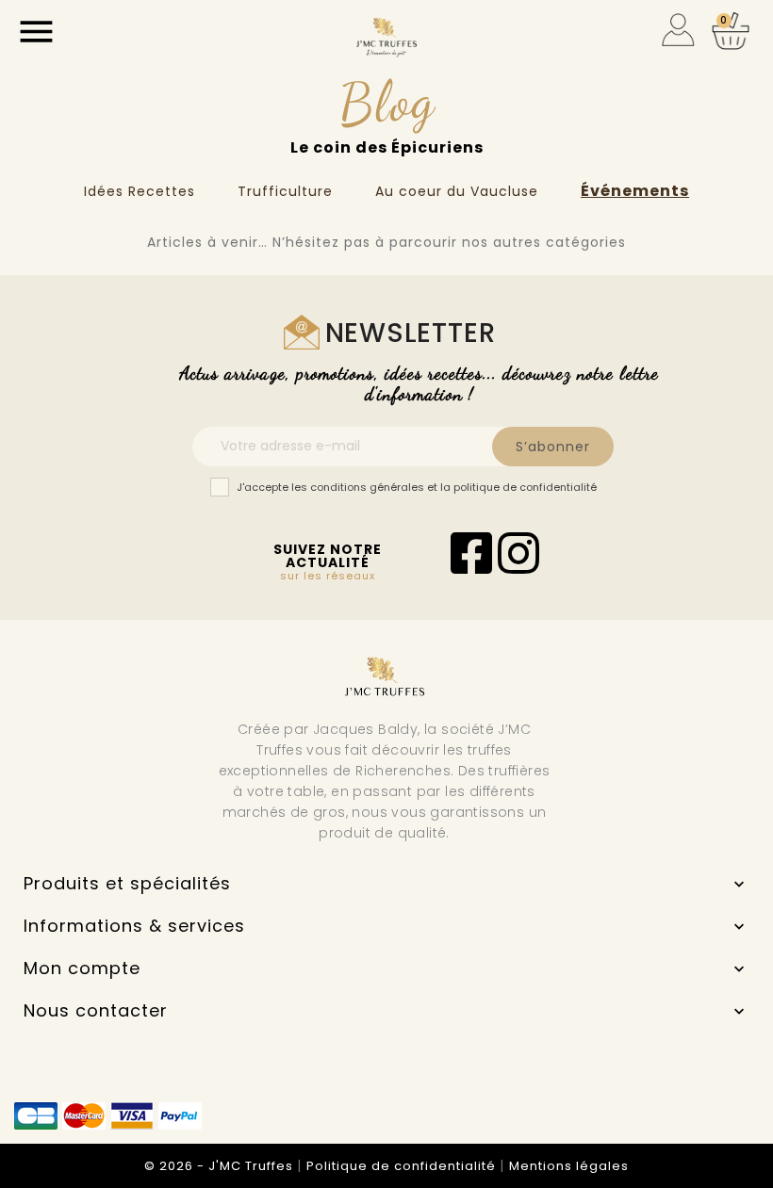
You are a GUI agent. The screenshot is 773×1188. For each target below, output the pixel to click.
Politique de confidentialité (403, 1166)
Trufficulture (285, 191)
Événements (635, 191)
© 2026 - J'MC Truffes (220, 1166)
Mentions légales (569, 1166)
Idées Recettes (139, 191)
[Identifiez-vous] (678, 28)
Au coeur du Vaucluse (456, 191)
